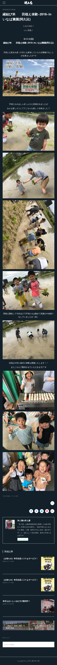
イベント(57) (14, 496)
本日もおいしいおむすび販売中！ (16, 601)
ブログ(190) (6, 496)
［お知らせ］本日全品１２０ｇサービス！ (20, 558)
